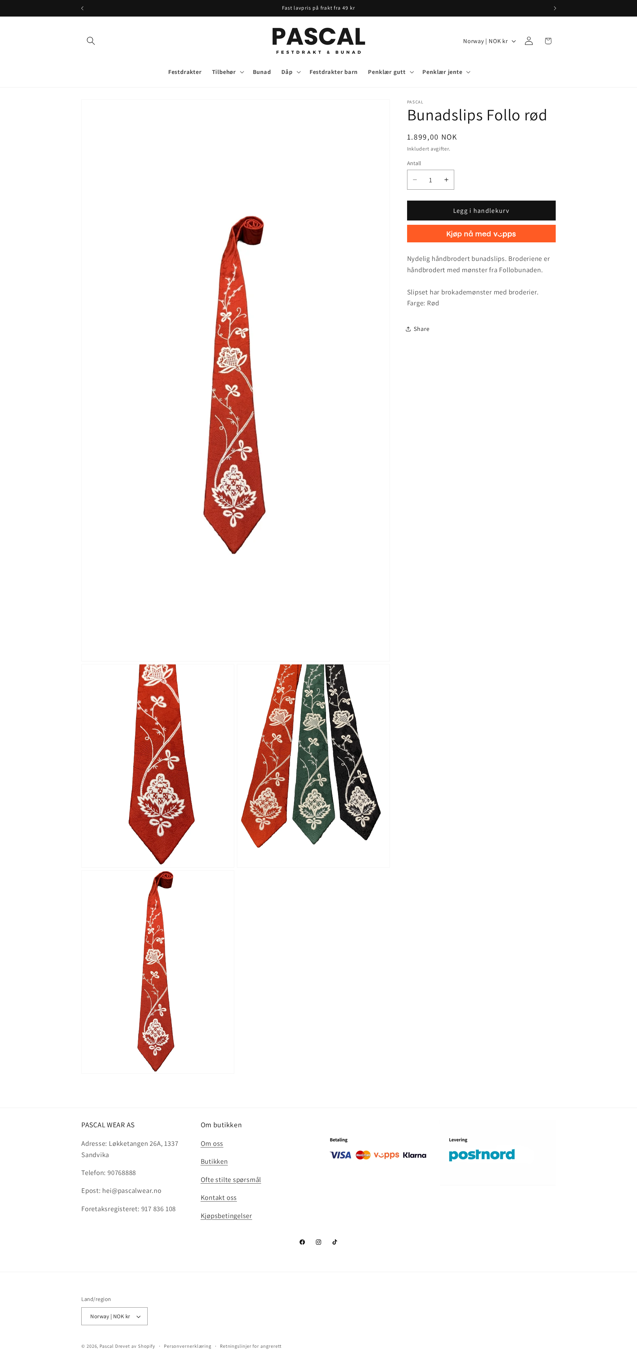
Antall (414, 163)
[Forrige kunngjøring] (82, 8)
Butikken (214, 1161)
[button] (90, 40)
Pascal (107, 1346)
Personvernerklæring (187, 1346)
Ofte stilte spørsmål (231, 1179)
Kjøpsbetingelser (226, 1215)
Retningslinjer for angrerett (251, 1346)
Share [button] (422, 329)
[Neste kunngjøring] (555, 8)
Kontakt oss (219, 1197)
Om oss (212, 1143)
